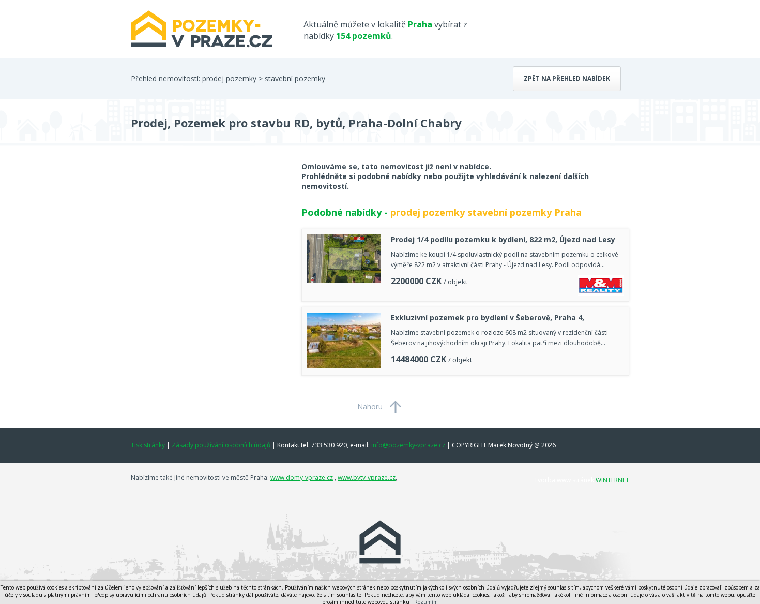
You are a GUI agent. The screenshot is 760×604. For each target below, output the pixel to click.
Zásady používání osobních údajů (221, 444)
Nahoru (370, 406)
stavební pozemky (295, 78)
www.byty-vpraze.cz (367, 477)
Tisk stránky (148, 444)
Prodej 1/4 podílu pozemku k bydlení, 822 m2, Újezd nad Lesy (503, 239)
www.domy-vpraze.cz (301, 477)
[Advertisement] (208, 244)
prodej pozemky (229, 78)
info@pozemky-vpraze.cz (408, 444)
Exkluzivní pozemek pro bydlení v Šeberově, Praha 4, (487, 317)
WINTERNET (612, 480)
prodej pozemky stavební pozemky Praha (486, 212)
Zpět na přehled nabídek (567, 78)
